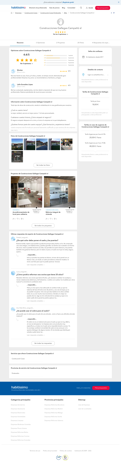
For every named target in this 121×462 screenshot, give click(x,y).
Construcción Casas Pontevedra (50, 13)
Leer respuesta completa (35, 265)
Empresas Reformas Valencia (54, 420)
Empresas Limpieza (17, 420)
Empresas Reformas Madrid (53, 409)
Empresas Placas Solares (19, 428)
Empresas (18, 13)
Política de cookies (66, 451)
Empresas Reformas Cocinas (20, 436)
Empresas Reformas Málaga (54, 413)
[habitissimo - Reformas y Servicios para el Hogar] (18, 8)
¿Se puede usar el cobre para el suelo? (32, 311)
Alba (65, 13)
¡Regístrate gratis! (68, 2)
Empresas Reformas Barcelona (54, 405)
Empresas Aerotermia (18, 405)
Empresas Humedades (18, 416)
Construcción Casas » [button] (52, 210)
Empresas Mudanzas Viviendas (21, 424)
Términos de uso (35, 451)
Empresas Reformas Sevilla (53, 416)
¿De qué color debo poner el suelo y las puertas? (37, 240)
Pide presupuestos (103, 8)
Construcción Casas (31, 13)
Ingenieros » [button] (16, 210)
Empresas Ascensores (18, 409)
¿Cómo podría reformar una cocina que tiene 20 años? (39, 275)
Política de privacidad (50, 451)
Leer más (14, 130)
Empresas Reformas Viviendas (20, 440)
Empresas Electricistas (18, 413)
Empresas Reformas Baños (19, 432)
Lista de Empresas (84, 405)
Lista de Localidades (84, 409)
